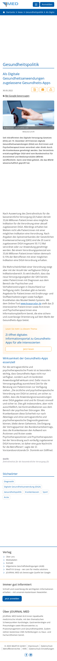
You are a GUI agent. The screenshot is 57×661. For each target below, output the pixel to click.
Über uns (10, 556)
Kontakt (9, 563)
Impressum (33, 646)
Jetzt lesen (28, 349)
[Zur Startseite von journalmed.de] (10, 4)
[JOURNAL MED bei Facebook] (26, 655)
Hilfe (24, 648)
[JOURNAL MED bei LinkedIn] (30, 655)
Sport (45, 492)
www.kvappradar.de (31, 303)
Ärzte (6, 497)
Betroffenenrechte (11, 648)
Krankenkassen (32, 492)
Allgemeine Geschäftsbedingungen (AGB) (25, 566)
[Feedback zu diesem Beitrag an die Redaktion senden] (50, 89)
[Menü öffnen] (36, 4)
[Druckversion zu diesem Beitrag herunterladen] (34, 89)
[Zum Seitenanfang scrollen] (52, 656)
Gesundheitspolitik (12, 492)
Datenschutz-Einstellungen (41, 648)
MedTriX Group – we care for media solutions (27, 569)
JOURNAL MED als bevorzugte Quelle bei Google (28, 572)
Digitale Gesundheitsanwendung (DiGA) (22, 486)
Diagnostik (9, 481)
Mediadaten (11, 560)
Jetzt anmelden (12, 598)
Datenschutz (47, 646)
